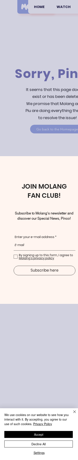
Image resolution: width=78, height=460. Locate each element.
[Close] (72, 414)
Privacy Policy (42, 424)
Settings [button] (39, 452)
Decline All (38, 444)
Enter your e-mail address (34, 236)
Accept (38, 434)
